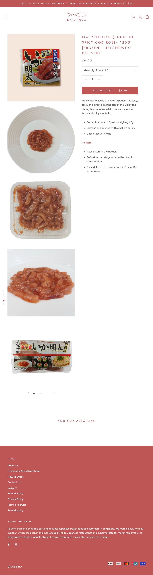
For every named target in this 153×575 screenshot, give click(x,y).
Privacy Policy (15, 499)
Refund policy (15, 510)
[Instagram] (16, 544)
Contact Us (14, 482)
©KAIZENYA (14, 566)
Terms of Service (16, 504)
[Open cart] (147, 17)
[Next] (54, 393)
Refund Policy (15, 493)
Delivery (12, 487)
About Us (12, 465)
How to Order (15, 476)
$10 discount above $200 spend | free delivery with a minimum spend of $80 (76, 3)
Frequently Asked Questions (23, 471)
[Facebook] (8, 544)
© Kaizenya (15, 561)
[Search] (140, 16)
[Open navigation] (6, 17)
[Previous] (28, 393)
